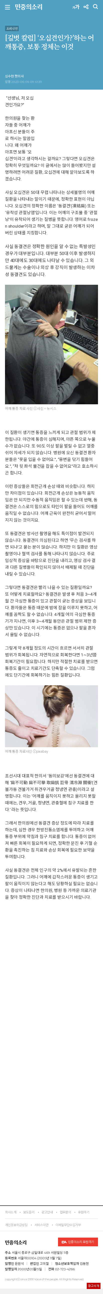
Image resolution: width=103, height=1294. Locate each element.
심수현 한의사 (14, 76)
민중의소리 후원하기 (81, 1242)
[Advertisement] (51, 1074)
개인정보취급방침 (16, 1225)
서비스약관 (41, 1225)
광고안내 (47, 1212)
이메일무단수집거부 (68, 1225)
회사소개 (10, 1212)
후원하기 (83, 1212)
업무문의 (65, 1212)
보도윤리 (28, 1212)
